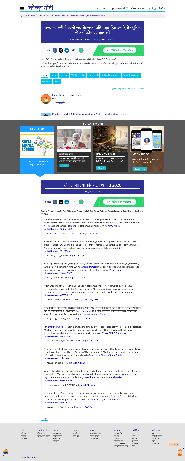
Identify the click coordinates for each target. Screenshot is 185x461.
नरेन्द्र (40, 8)
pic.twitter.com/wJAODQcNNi (58, 336)
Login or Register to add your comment (127, 88)
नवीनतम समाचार (37, 15)
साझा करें (59, 103)
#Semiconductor (117, 270)
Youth (57, 81)
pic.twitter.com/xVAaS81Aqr (57, 251)
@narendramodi (89, 267)
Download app (7, 456)
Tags (44, 75)
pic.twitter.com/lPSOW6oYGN (58, 380)
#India (104, 355)
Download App (140, 169)
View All (64, 165)
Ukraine (64, 75)
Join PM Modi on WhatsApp (120, 50)
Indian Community (110, 75)
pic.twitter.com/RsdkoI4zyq (57, 358)
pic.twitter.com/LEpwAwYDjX (58, 273)
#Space (104, 333)
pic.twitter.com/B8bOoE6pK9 (58, 229)
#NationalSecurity (112, 399)
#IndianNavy (97, 399)
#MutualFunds (115, 355)
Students (46, 81)
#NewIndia (120, 333)
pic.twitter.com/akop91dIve (93, 314)
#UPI (119, 248)
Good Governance (131, 75)
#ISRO (112, 333)
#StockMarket (115, 377)
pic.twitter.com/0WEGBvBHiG (58, 295)
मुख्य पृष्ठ (24, 15)
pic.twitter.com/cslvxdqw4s (57, 402)
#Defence (115, 226)
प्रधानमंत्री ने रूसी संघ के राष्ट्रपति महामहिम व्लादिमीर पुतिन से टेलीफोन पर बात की (92, 30)
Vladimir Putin (78, 75)
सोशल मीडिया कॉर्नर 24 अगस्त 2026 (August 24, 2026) (37, 163)
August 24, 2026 (89, 233)
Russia (54, 75)
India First (93, 75)
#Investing (95, 355)
